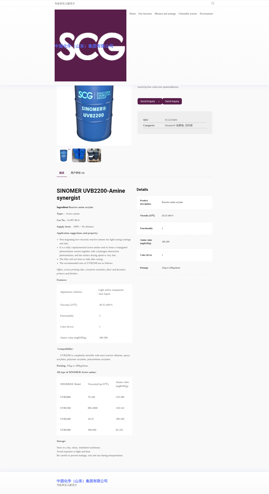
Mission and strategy (165, 13)
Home (133, 13)
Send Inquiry (172, 101)
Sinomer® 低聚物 (174, 125)
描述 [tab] (61, 172)
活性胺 (189, 125)
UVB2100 (65, 408)
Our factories (145, 13)
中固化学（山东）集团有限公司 (84, 46)
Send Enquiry (147, 101)
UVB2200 (65, 418)
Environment (206, 13)
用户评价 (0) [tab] (77, 172)
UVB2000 (65, 397)
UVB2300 (65, 429)
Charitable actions (188, 13)
